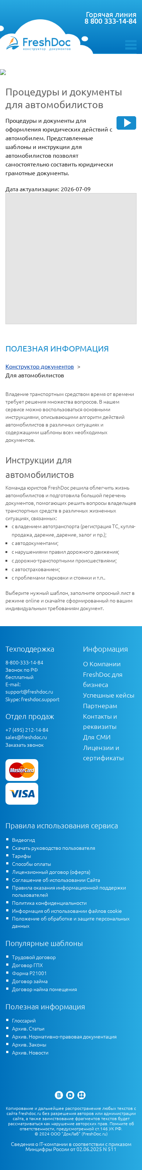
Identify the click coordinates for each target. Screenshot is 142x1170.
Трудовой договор (34, 957)
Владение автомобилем (42, 216)
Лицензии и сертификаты (103, 752)
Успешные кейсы (108, 695)
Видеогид (23, 839)
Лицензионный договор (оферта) (51, 871)
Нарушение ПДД (33, 225)
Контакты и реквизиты (100, 721)
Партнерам (100, 705)
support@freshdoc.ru (29, 691)
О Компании (102, 663)
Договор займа (30, 981)
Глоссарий (24, 1020)
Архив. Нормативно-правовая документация (64, 1036)
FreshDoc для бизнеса (103, 679)
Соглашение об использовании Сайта (56, 879)
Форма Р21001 (29, 973)
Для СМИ (97, 737)
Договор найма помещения (44, 989)
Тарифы (21, 855)
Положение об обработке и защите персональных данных (71, 922)
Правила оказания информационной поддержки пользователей (69, 891)
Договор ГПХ (27, 965)
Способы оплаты (31, 863)
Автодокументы (31, 206)
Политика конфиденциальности (49, 902)
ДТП (17, 234)
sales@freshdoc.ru (26, 737)
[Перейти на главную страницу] (38, 43)
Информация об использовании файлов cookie (67, 910)
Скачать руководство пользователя (53, 847)
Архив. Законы (29, 1044)
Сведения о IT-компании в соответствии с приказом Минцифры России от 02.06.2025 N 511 (71, 1146)
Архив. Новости (30, 1052)
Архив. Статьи (28, 1028)
